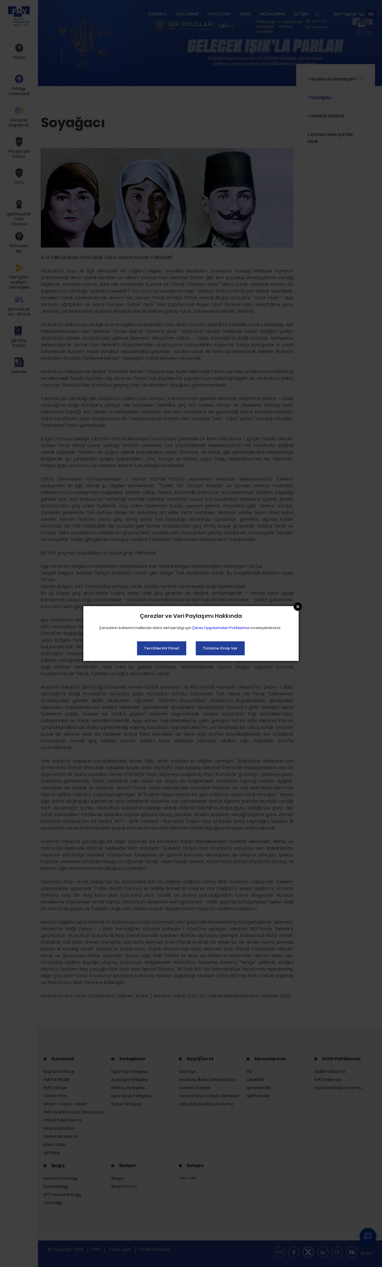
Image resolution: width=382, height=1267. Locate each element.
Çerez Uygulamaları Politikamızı (221, 627)
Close (298, 606)
